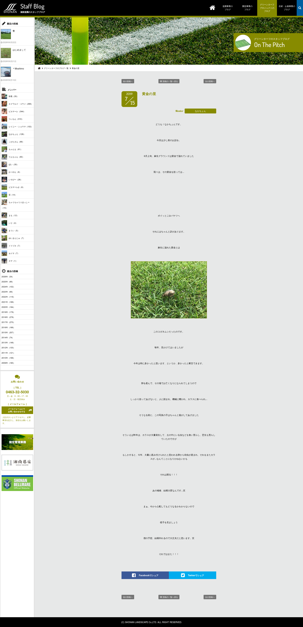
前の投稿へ (128, 81)
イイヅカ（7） (15, 245)
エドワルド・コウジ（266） (21, 103)
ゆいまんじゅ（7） (17, 238)
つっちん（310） (16, 119)
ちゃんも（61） (15, 149)
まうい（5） (14, 230)
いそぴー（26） (15, 179)
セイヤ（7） (14, 253)
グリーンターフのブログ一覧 (56, 68)
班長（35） (13, 96)
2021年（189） (8, 302)
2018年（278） (8, 317)
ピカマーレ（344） (17, 111)
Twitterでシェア (196, 575)
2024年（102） (8, 286)
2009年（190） (8, 362)
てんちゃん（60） (16, 156)
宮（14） (13, 194)
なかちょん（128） (17, 134)
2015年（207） (8, 332)
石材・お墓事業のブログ (287, 8)
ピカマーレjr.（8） (16, 187)
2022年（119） (8, 296)
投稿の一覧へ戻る (170, 81)
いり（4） (13, 223)
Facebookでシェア (148, 575)
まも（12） (13, 215)
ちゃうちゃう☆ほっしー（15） (16, 205)
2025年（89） (8, 281)
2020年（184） (8, 307)
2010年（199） (8, 357)
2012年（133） (8, 347)
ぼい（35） (13, 164)
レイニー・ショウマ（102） (21, 126)
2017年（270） (8, 322)
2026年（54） (8, 276)
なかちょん (200, 110)
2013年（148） (8, 342)
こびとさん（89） (16, 141)
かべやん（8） (15, 172)
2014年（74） (8, 337)
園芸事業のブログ (247, 8)
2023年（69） (8, 291)
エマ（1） (13, 260)
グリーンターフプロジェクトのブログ (267, 8)
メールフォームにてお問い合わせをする (16, 410)
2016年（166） (8, 327)
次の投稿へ (210, 81)
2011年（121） (8, 352)
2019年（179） (8, 312)
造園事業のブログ (228, 8)
